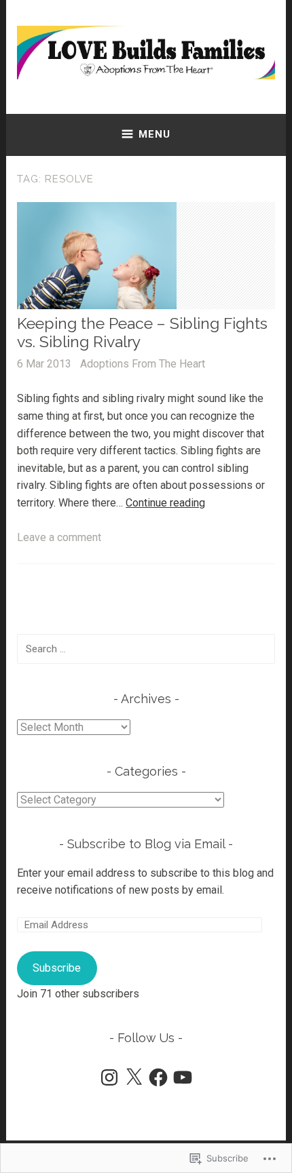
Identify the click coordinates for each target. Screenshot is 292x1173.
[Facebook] (158, 1077)
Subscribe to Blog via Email (146, 844)
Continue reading (165, 502)
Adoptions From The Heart (142, 363)
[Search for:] (146, 648)
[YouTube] (183, 1077)
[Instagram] (109, 1077)
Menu (154, 134)
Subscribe (57, 967)
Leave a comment (59, 537)
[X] (134, 1077)
